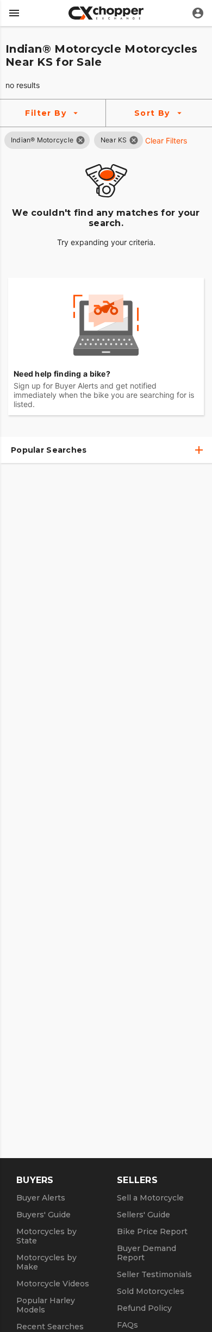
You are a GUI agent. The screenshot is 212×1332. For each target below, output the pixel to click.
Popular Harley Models (45, 1305)
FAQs (127, 1325)
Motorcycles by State (46, 1236)
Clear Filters (166, 140)
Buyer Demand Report (146, 1252)
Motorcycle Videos (52, 1284)
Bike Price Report (152, 1231)
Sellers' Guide (143, 1215)
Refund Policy (144, 1308)
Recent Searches (50, 1326)
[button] (42, 140)
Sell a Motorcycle (150, 1198)
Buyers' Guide (43, 1215)
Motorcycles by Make (46, 1262)
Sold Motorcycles (150, 1291)
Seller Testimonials (154, 1274)
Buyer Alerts (40, 1198)
